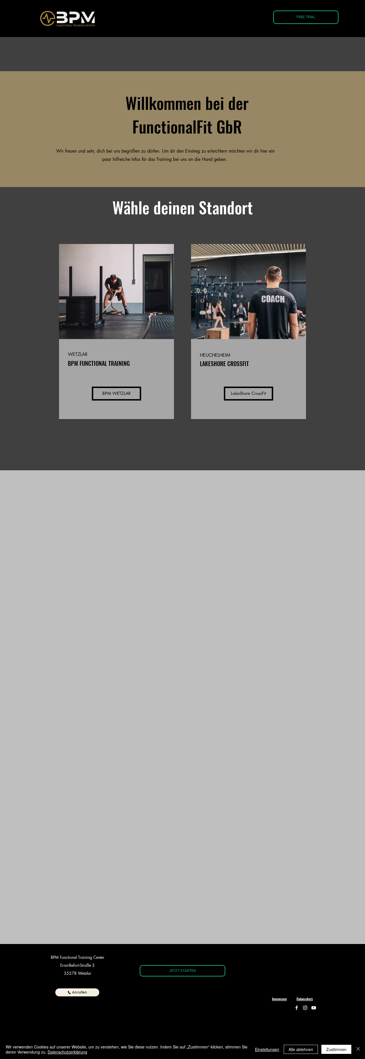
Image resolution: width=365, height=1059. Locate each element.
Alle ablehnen (301, 1049)
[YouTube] (314, 1008)
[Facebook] (296, 1008)
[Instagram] (305, 1008)
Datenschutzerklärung (67, 1052)
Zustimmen (336, 1049)
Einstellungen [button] (267, 1049)
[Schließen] (358, 1049)
